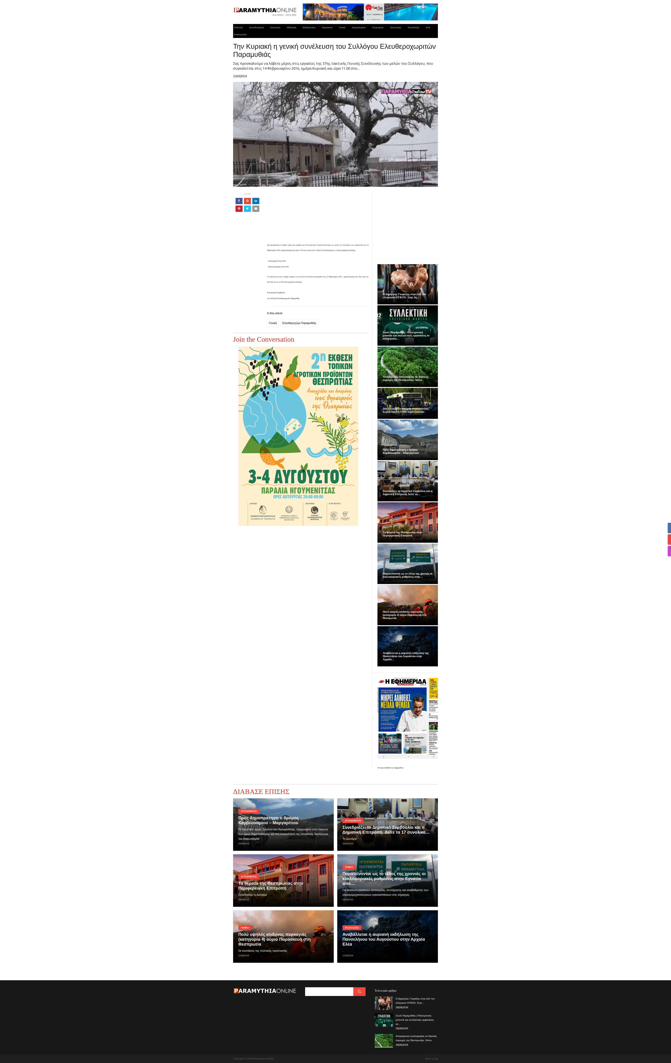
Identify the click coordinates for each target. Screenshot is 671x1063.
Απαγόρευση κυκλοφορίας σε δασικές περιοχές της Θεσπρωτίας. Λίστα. (405, 378)
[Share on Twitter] (247, 209)
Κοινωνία (275, 27)
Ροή (428, 27)
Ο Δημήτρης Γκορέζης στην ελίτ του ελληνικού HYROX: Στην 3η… (404, 296)
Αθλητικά (291, 27)
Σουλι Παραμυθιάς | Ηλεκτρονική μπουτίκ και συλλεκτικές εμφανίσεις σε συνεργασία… (406, 335)
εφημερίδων (399, 768)
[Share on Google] (247, 201)
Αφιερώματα (359, 27)
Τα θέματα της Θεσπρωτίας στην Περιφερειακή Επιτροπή (402, 534)
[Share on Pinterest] (239, 209)
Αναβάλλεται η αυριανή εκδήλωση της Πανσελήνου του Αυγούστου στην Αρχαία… (406, 656)
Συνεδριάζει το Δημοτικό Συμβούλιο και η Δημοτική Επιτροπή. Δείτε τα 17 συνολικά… (386, 830)
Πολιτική (238, 27)
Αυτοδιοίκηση (256, 27)
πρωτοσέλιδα (385, 768)
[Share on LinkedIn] (255, 201)
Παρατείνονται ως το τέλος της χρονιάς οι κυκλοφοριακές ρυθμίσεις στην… (407, 575)
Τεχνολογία (413, 27)
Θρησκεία (327, 27)
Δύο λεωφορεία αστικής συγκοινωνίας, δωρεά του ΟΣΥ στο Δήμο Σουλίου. (406, 410)
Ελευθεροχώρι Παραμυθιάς (299, 323)
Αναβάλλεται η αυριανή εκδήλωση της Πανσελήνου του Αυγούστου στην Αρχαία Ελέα (383, 939)
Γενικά (342, 27)
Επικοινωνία (240, 34)
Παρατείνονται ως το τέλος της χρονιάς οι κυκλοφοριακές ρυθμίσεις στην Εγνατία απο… (384, 878)
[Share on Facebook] (239, 201)
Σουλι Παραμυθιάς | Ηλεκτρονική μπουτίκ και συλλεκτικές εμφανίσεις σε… (415, 1019)
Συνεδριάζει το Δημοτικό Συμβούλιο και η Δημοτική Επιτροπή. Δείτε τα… (407, 493)
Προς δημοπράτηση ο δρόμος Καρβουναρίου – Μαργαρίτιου (401, 451)
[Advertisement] (318, 217)
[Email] (255, 209)
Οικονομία (395, 27)
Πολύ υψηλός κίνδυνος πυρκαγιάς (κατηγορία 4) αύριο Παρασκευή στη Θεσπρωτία (405, 615)
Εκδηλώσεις (309, 27)
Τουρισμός (378, 27)
